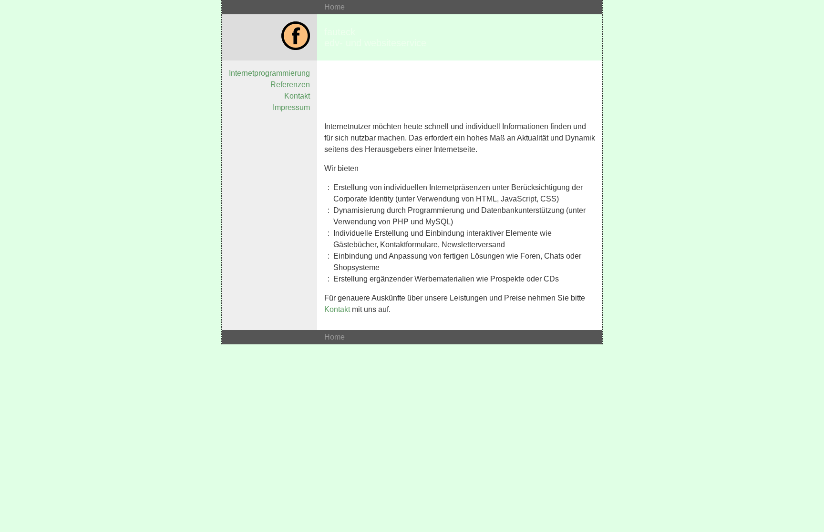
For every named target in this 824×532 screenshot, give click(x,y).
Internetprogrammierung (269, 73)
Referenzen (290, 84)
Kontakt (297, 96)
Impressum (291, 107)
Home (334, 7)
